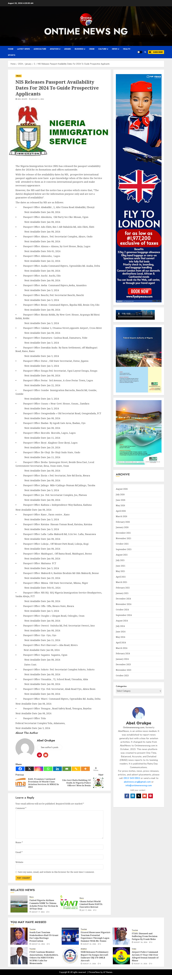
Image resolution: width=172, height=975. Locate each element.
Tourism (32, 929)
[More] (85, 769)
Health (126, 49)
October (122, 543)
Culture (102, 49)
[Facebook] (20, 769)
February (123, 522)
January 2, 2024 (37, 99)
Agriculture (40, 49)
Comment (20, 808)
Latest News (23, 49)
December (123, 532)
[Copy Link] (76, 769)
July (120, 494)
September (124, 549)
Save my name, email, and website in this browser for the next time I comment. (56, 872)
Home (10, 49)
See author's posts (49, 747)
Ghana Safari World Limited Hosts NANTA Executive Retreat (91, 904)
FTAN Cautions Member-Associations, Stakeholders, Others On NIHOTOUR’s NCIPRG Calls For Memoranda (43, 958)
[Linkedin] (57, 769)
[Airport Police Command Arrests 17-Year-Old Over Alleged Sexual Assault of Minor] (121, 955)
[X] (29, 769)
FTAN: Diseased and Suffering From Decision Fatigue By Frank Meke (144, 936)
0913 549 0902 (132, 778)
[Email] (66, 769)
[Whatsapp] (48, 769)
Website (19, 862)
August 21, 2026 (89, 964)
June (120, 500)
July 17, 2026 (87, 910)
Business (79, 49)
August (122, 489)
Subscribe (158, 52)
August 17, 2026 (38, 912)
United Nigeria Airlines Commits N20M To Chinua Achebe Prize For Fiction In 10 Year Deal (43, 904)
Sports (11, 55)
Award (67, 49)
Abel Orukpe (22, 99)
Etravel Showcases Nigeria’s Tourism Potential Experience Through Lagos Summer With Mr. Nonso (95, 936)
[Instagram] (38, 769)
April (121, 511)
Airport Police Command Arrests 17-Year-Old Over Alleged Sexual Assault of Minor (145, 956)
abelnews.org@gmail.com (137, 781)
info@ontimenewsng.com (139, 785)
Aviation (54, 49)
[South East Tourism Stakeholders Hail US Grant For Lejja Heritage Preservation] (19, 936)
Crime (91, 49)
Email (19, 852)
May (120, 505)
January (122, 527)
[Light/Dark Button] (139, 52)
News (114, 49)
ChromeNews (94, 972)
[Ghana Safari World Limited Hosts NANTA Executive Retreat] (69, 903)
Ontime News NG (86, 31)
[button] (145, 52)
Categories (121, 686)
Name (19, 842)
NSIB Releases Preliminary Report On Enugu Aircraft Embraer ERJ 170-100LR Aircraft (94, 956)
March (121, 516)
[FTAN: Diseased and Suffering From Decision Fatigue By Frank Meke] (121, 936)
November (123, 538)
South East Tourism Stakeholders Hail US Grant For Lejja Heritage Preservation (43, 936)
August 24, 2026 (38, 944)
